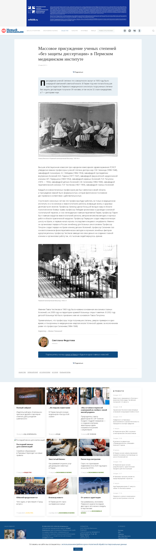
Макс (122, 536)
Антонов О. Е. (96, 532)
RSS (119, 532)
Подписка (121, 534)
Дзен (119, 536)
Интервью (84, 31)
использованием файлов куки (74, 544)
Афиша (93, 31)
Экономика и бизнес (50, 31)
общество (22, 372)
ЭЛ (47, 538)
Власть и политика (33, 31)
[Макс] (130, 31)
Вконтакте (128, 536)
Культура (75, 31)
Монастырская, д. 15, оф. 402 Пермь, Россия (88, 535)
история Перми (44, 372)
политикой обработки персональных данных (108, 544)
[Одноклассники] (139, 31)
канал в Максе (71, 354)
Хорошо (78, 549)
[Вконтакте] (134, 31)
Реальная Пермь (65, 372)
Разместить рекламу (106, 31)
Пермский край (32, 372)
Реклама (120, 530)
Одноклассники (123, 538)
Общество (64, 31)
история (55, 372)
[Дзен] (125, 31)
